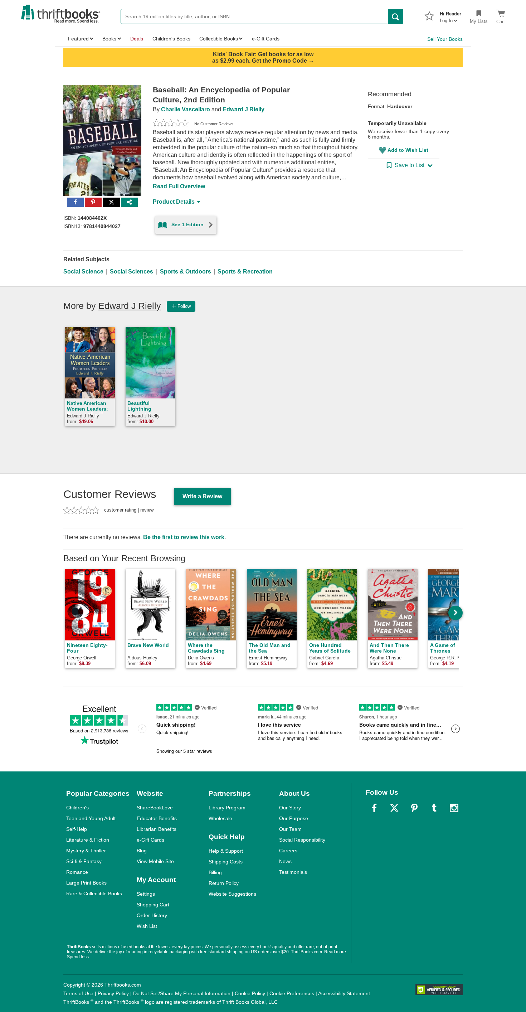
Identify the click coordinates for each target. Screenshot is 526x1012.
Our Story (290, 807)
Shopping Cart (153, 904)
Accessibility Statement (344, 993)
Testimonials (293, 872)
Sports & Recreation (245, 271)
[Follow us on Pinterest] (414, 808)
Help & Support (226, 851)
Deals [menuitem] (136, 39)
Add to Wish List (408, 150)
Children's (77, 807)
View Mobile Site (155, 861)
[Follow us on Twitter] (394, 808)
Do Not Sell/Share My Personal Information (181, 993)
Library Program (227, 807)
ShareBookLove (155, 807)
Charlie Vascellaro (185, 109)
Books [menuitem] (109, 39)
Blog (142, 850)
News (285, 861)
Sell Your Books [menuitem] (445, 39)
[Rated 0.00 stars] (171, 124)
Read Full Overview (179, 186)
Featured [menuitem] (78, 39)
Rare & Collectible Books (94, 893)
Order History (152, 915)
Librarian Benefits (156, 829)
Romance (77, 872)
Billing (215, 872)
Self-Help (76, 829)
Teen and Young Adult (91, 818)
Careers (288, 850)
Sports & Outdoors (185, 271)
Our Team (290, 829)
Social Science (83, 271)
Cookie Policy (250, 993)
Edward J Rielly (243, 109)
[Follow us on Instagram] (454, 808)
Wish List (147, 926)
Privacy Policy (113, 993)
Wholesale (220, 818)
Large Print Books (86, 883)
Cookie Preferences (291, 993)
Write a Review (202, 496)
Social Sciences (131, 271)
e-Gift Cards (150, 840)
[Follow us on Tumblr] (434, 808)
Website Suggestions (232, 894)
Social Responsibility (302, 840)
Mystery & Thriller (86, 850)
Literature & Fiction (87, 840)
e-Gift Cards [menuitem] (265, 39)
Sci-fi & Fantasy (84, 861)
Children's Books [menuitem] (171, 39)
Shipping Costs (226, 862)
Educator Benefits (157, 818)
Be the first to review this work (183, 537)
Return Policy (224, 883)
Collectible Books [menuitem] (218, 39)
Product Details (174, 202)
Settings (146, 894)
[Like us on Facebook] (374, 808)
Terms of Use (78, 993)
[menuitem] (450, 15)
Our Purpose (293, 818)
